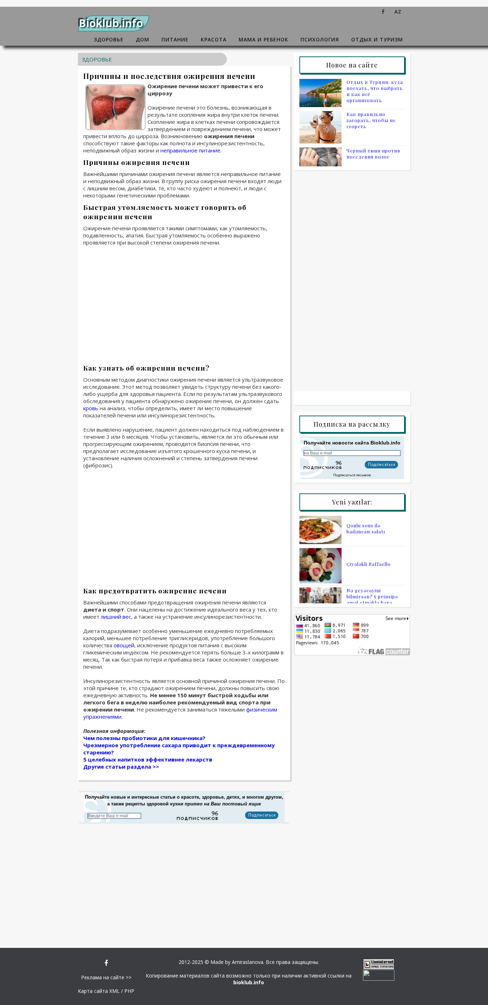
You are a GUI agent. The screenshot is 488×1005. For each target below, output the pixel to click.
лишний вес (116, 616)
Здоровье (109, 39)
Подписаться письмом (352, 475)
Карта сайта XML (99, 991)
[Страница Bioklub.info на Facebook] (383, 11)
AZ (397, 11)
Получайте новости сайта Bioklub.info (352, 443)
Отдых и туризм (377, 39)
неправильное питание (190, 150)
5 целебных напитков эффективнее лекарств (147, 759)
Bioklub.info (111, 23)
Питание (175, 39)
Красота (213, 39)
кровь (90, 408)
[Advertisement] (184, 303)
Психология (319, 39)
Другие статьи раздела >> (121, 766)
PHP (129, 991)
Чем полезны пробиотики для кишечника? (144, 738)
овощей (124, 645)
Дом (142, 39)
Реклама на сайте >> (106, 977)
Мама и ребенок (263, 39)
